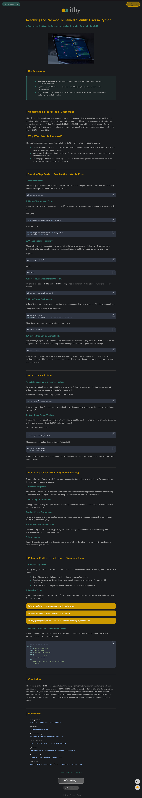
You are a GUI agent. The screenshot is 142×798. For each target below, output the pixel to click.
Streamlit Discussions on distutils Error (46, 757)
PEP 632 (70, 124)
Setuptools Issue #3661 (39, 729)
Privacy (72, 795)
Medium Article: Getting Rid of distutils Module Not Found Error (56, 764)
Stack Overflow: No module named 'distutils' (48, 743)
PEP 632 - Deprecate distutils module (45, 722)
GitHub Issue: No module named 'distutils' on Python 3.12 (53, 750)
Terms (79, 795)
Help (66, 795)
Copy (113, 195)
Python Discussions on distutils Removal (46, 736)
